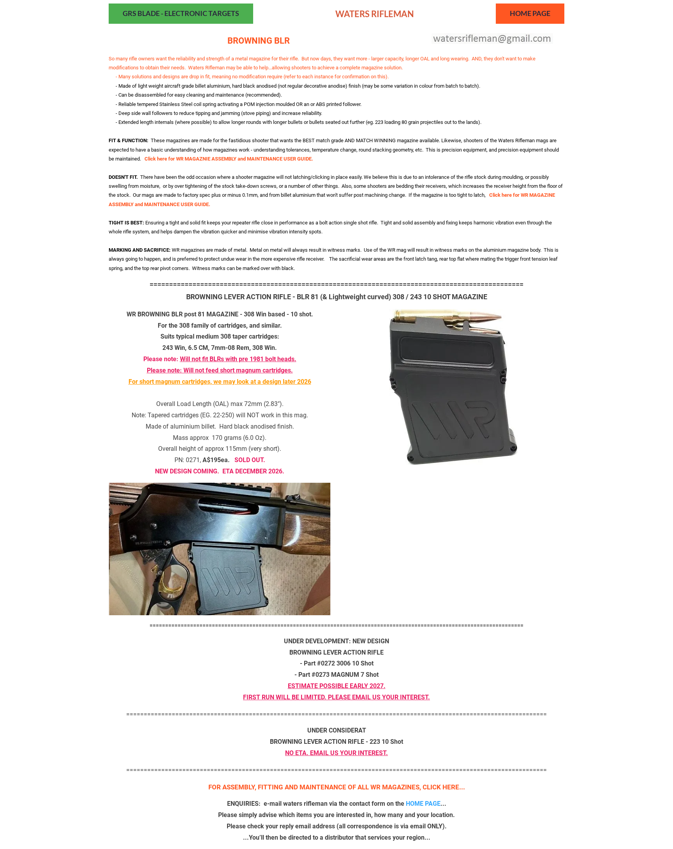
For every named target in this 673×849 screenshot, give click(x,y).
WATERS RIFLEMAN (374, 14)
